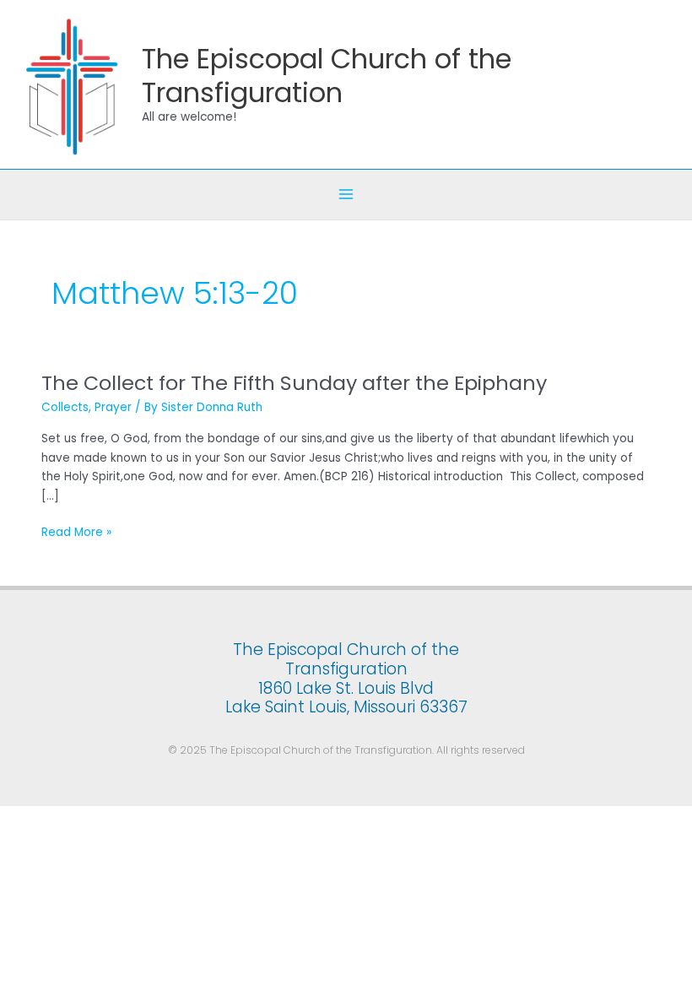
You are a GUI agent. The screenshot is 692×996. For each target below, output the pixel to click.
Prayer (113, 407)
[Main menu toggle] (346, 194)
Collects (65, 407)
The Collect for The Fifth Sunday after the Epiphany (294, 383)
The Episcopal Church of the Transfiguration (326, 75)
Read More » (76, 531)
